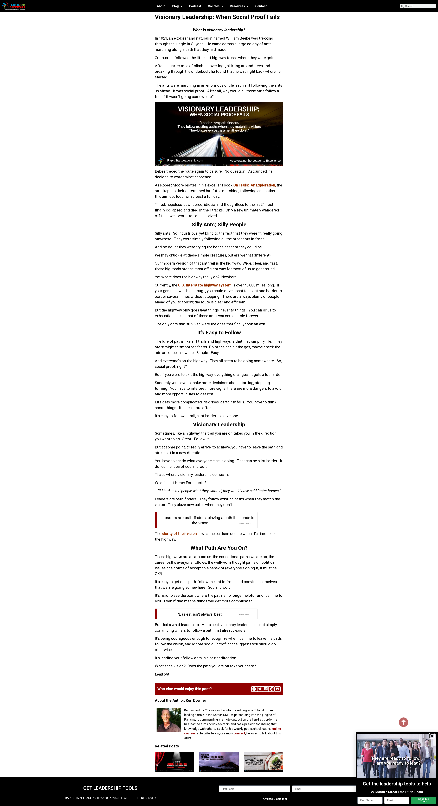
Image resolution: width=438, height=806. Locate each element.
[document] (219, 403)
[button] (432, 736)
